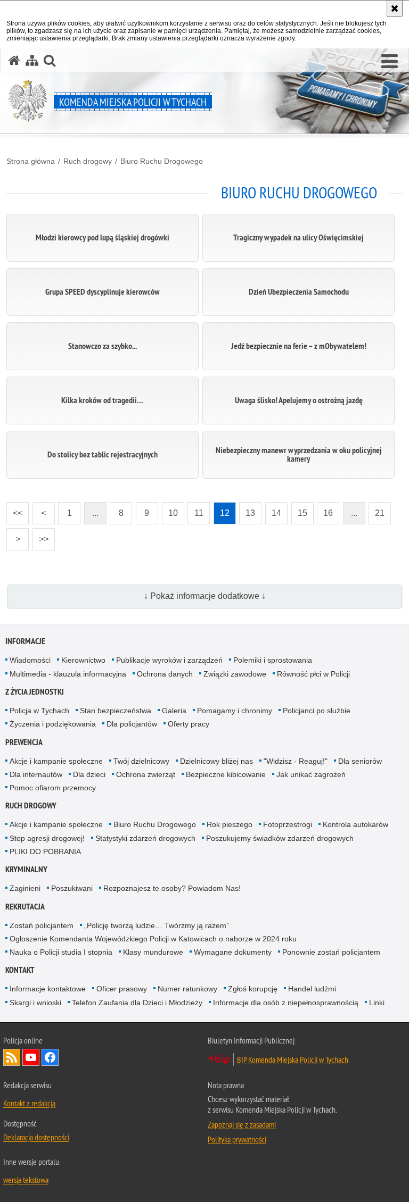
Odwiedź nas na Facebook (50, 1057)
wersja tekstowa (25, 1179)
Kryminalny (26, 869)
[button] (389, 62)
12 (222, 509)
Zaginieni (25, 888)
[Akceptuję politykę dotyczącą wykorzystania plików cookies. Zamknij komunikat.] (395, 8)
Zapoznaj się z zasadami (242, 1124)
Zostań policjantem (41, 925)
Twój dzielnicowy (141, 761)
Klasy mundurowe (153, 952)
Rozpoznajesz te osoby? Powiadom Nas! (172, 888)
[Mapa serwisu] (32, 60)
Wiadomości (30, 660)
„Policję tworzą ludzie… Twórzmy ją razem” (156, 925)
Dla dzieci (89, 774)
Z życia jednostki (34, 691)
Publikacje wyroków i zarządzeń (169, 660)
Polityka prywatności (237, 1139)
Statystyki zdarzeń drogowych (145, 838)
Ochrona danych (165, 674)
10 (170, 509)
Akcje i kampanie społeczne (56, 761)
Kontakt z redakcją (29, 1103)
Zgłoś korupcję (252, 988)
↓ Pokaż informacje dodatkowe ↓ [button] (205, 595)
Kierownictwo (83, 660)
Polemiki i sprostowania (272, 660)
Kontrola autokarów (355, 824)
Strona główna (30, 161)
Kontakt (20, 969)
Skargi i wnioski (35, 1002)
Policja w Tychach (39, 710)
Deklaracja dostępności (36, 1137)
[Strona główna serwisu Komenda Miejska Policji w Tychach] (14, 60)
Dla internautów (36, 774)
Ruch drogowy (87, 161)
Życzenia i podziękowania (53, 724)
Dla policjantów (132, 724)
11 (195, 509)
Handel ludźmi (312, 988)
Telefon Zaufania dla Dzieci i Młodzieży (137, 1002)
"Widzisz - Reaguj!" (296, 761)
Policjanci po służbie (316, 710)
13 (247, 509)
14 (273, 509)
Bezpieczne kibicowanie (226, 774)
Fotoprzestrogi (287, 824)
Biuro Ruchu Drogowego (161, 161)
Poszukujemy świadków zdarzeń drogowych (280, 838)
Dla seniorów (360, 761)
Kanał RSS (11, 1057)
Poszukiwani (72, 888)
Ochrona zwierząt (145, 774)
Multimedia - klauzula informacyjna (68, 674)
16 (325, 509)
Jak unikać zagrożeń (311, 774)
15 (299, 509)
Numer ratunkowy (187, 988)
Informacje (25, 641)
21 (377, 509)
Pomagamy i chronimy (234, 710)
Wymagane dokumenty (233, 952)
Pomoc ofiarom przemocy (53, 787)
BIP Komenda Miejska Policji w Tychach (292, 1059)
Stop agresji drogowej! (47, 838)
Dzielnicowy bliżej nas (216, 761)
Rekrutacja (25, 906)
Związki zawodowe (234, 674)
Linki (377, 1002)
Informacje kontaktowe (48, 988)
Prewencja (24, 742)
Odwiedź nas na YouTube (30, 1057)
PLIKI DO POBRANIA (45, 851)
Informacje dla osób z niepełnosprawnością (285, 1002)
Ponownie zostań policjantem (331, 952)
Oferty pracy (188, 724)
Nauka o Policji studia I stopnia (61, 952)
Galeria (174, 710)
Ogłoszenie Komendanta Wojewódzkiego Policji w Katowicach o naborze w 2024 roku (153, 938)
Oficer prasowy (121, 988)
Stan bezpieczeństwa (115, 710)
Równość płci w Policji (313, 674)
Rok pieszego (229, 824)
